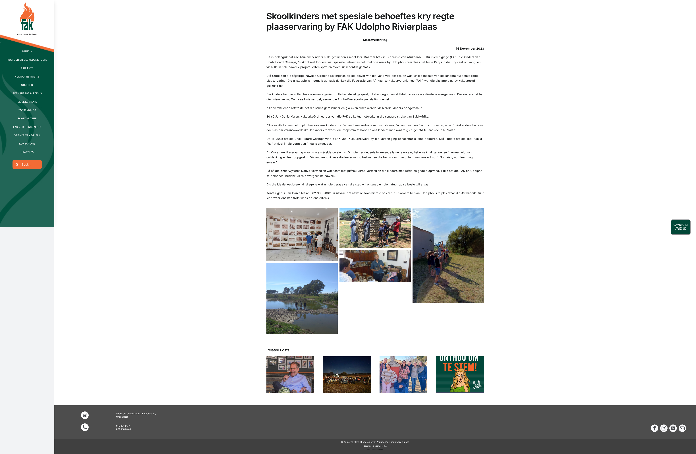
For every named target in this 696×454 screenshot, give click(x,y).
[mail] (682, 428)
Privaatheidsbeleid (375, 449)
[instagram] (664, 428)
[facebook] (654, 428)
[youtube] (673, 428)
